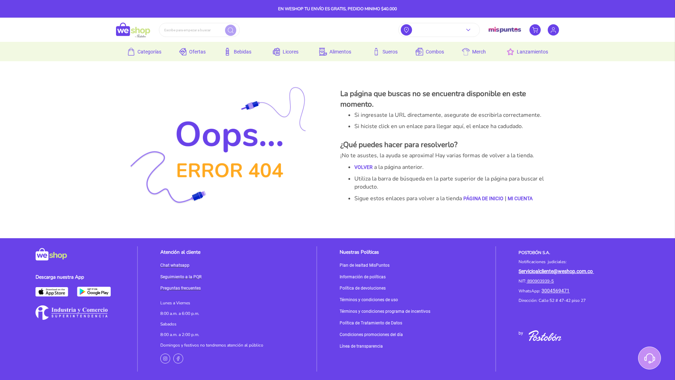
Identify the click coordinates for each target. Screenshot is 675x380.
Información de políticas (363, 276)
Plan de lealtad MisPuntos (365, 265)
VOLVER (363, 167)
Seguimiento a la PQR (180, 276)
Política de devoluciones (363, 288)
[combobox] (199, 30)
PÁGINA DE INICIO (483, 198)
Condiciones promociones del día (371, 334)
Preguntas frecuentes (180, 288)
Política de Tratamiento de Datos (371, 323)
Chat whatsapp (174, 265)
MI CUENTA (520, 198)
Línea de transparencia (361, 346)
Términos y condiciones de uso (369, 299)
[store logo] (133, 29)
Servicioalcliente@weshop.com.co (556, 271)
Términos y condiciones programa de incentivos (385, 311)
